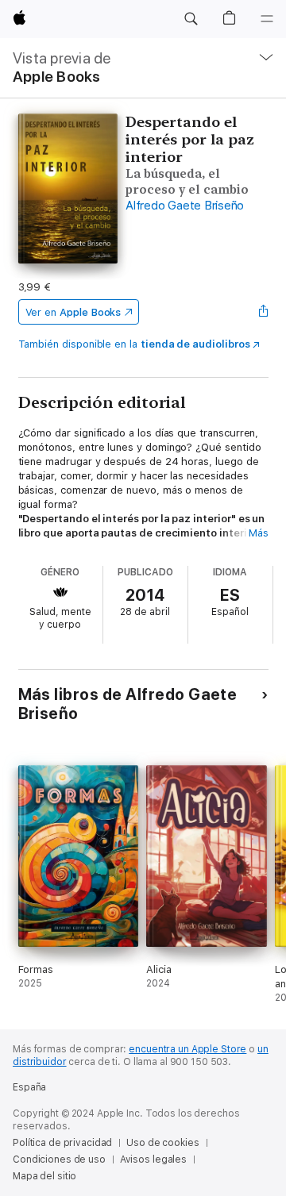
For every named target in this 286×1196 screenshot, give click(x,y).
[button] (191, 19)
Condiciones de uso (59, 1159)
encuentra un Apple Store (187, 1049)
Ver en (73, 312)
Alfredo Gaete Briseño (185, 205)
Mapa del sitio (44, 1176)
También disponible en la (134, 344)
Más (259, 533)
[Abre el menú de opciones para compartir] (263, 312)
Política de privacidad (62, 1142)
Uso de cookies (162, 1142)
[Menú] (267, 19)
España (29, 1087)
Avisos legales (153, 1159)
